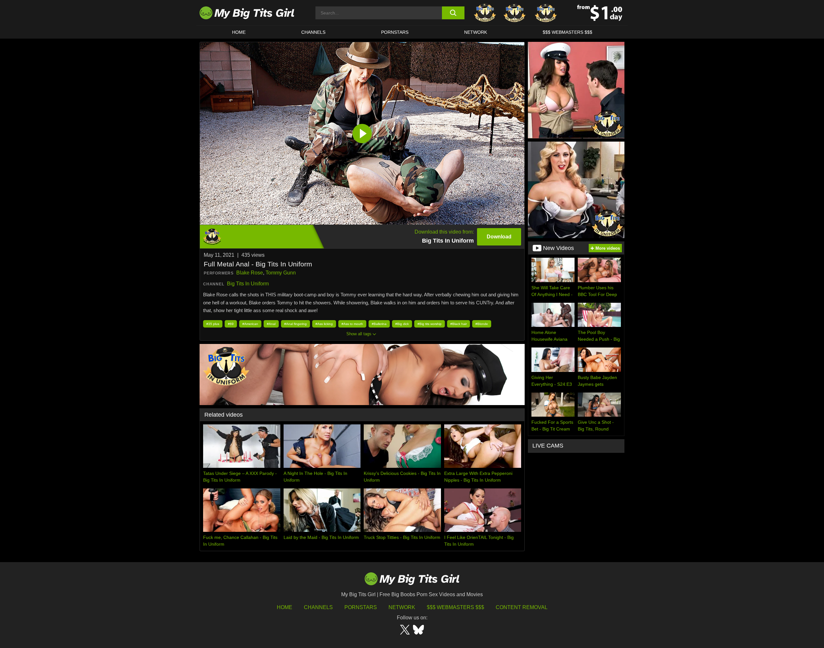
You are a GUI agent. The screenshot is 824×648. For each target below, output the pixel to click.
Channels (318, 607)
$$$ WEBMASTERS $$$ (567, 32)
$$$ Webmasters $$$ (455, 607)
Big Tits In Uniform (248, 283)
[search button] (453, 12)
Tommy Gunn (281, 272)
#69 (231, 324)
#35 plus (212, 324)
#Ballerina (379, 324)
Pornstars (394, 32)
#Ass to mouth (352, 324)
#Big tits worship (429, 324)
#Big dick (402, 324)
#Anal (271, 324)
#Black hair (458, 324)
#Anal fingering (295, 324)
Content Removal (522, 607)
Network (475, 32)
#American (250, 324)
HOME (239, 32)
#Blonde (481, 324)
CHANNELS (313, 32)
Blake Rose (249, 272)
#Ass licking (324, 324)
